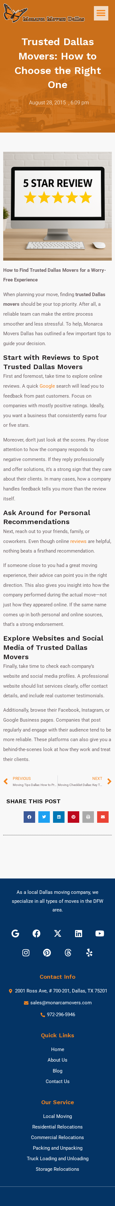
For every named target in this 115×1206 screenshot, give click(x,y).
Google (47, 386)
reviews (78, 541)
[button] (101, 13)
